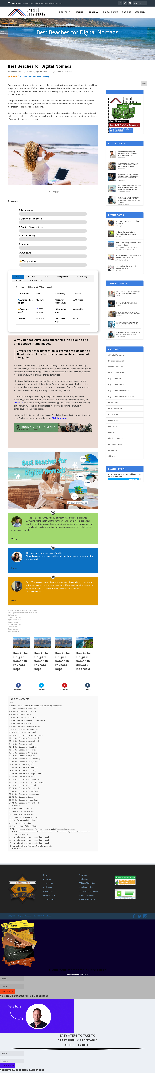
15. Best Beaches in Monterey (24, 750)
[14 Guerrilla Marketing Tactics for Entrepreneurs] (111, 234)
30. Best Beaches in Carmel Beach (25, 791)
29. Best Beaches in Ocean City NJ (25, 788)
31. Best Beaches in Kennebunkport (26, 794)
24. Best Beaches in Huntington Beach (27, 773)
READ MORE (53, 192)
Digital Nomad (110, 12)
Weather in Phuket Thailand (23, 811)
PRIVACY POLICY (49, 895)
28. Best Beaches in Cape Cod (24, 785)
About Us (47, 879)
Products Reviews (86, 895)
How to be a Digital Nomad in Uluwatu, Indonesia (83, 661)
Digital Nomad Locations (62, 71)
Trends (45, 276)
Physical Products (115, 438)
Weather (31, 276)
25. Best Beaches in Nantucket (24, 776)
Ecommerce (113, 402)
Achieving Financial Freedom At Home (127, 222)
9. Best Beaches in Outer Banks (24, 732)
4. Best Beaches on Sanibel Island (24, 717)
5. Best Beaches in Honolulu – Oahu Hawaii (28, 720)
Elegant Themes (24, 916)
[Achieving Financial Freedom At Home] (111, 223)
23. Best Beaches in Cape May (24, 770)
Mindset (111, 432)
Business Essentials (116, 361)
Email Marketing (115, 408)
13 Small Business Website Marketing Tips (127, 267)
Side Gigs (126, 12)
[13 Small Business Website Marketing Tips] (111, 268)
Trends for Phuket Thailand (23, 814)
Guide (18, 276)
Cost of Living (81, 276)
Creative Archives (115, 367)
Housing (19, 280)
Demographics (62, 276)
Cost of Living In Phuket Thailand (25, 820)
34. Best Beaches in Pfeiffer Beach (25, 803)
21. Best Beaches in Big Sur (23, 764)
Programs (94, 12)
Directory (64, 12)
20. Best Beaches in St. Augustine (25, 762)
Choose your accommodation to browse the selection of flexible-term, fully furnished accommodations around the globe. (53, 833)
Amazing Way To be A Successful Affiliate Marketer (43, 3)
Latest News (113, 420)
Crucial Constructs (116, 373)
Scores (17, 805)
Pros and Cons (36, 280)
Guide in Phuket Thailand (22, 808)
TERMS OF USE (49, 899)
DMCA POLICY (48, 891)
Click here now (59, 418)
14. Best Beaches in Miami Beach (25, 747)
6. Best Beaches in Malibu (21, 723)
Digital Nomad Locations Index (121, 396)
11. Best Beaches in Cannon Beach (25, 738)
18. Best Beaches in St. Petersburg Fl (26, 759)
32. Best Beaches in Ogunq (22, 797)
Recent (79, 12)
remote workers (62, 384)
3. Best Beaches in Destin (21, 714)
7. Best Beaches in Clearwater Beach (25, 726)
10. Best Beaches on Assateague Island (27, 735)
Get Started (113, 414)
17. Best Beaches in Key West (23, 756)
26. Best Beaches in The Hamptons (26, 779)
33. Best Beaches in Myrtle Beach (25, 800)
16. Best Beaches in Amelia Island (25, 753)
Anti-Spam (47, 887)
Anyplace (18, 402)
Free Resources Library (88, 891)
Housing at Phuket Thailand (23, 823)
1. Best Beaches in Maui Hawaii (23, 709)
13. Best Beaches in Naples (22, 744)
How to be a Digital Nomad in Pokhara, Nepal (20, 661)
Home (45, 875)
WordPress (47, 916)
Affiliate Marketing (122, 260)
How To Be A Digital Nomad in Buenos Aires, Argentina (124, 475)
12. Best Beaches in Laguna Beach (25, 741)
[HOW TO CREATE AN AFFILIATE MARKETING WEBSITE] (111, 257)
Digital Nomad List (43, 71)
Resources (140, 12)
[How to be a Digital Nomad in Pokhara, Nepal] (111, 244)
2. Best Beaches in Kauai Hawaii (23, 711)
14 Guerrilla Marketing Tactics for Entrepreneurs (126, 233)
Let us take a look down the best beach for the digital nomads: (36, 706)
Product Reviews (115, 444)
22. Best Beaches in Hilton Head (25, 767)
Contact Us (48, 883)
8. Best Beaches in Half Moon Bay (24, 729)
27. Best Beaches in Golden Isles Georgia (28, 782)
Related (18, 849)
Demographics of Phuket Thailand (25, 817)
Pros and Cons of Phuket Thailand (25, 826)
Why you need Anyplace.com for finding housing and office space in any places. (43, 829)
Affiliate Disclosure (87, 899)
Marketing (119, 237)
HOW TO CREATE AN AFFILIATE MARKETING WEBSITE (128, 256)
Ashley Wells (15, 71)
